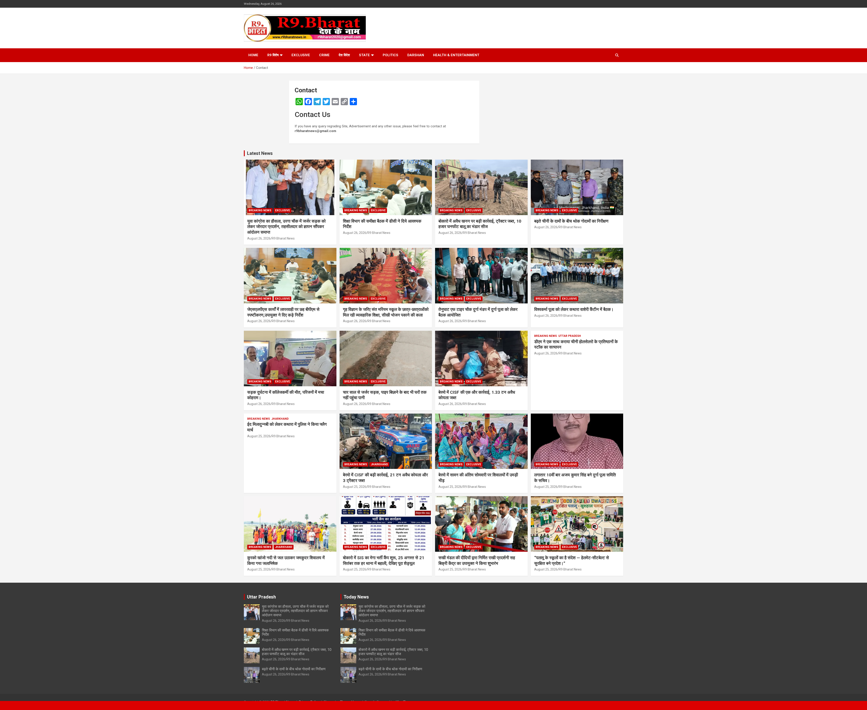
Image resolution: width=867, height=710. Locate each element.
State (364, 55)
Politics (390, 55)
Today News (356, 597)
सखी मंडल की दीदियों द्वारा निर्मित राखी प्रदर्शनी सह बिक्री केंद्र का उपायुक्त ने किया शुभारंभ (476, 560)
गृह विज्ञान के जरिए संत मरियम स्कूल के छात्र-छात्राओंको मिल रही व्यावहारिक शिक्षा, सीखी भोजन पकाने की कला (386, 312)
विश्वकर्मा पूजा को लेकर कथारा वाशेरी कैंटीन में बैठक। (574, 309)
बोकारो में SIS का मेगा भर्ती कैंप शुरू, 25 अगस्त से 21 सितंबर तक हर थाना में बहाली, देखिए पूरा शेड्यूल (383, 560)
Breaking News (260, 210)
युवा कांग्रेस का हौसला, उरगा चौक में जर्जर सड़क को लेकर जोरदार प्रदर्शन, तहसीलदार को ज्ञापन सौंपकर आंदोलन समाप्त (286, 227)
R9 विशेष (273, 55)
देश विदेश (344, 55)
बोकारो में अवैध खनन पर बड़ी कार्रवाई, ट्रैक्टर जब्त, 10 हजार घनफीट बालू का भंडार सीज (479, 224)
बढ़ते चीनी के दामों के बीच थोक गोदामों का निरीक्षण (571, 221)
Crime (324, 55)
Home (253, 55)
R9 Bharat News (283, 238)
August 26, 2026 (258, 238)
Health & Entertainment (456, 55)
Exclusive (300, 55)
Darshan (415, 55)
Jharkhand (280, 418)
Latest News (260, 153)
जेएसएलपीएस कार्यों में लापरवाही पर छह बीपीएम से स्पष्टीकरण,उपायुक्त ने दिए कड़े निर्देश (283, 312)
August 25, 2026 (258, 436)
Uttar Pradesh (569, 336)
